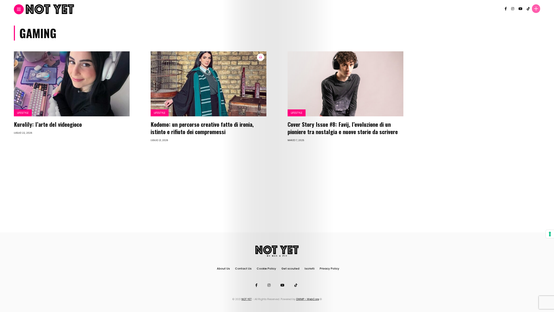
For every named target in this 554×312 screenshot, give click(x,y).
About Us (223, 268)
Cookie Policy (266, 268)
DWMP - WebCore (307, 299)
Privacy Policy (329, 268)
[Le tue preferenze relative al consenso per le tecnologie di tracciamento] (550, 234)
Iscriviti (309, 268)
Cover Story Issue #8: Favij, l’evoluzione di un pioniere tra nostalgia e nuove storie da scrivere (343, 128)
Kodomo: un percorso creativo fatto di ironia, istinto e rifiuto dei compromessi (202, 128)
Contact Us (243, 268)
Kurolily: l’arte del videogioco (48, 124)
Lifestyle (23, 113)
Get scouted (290, 268)
